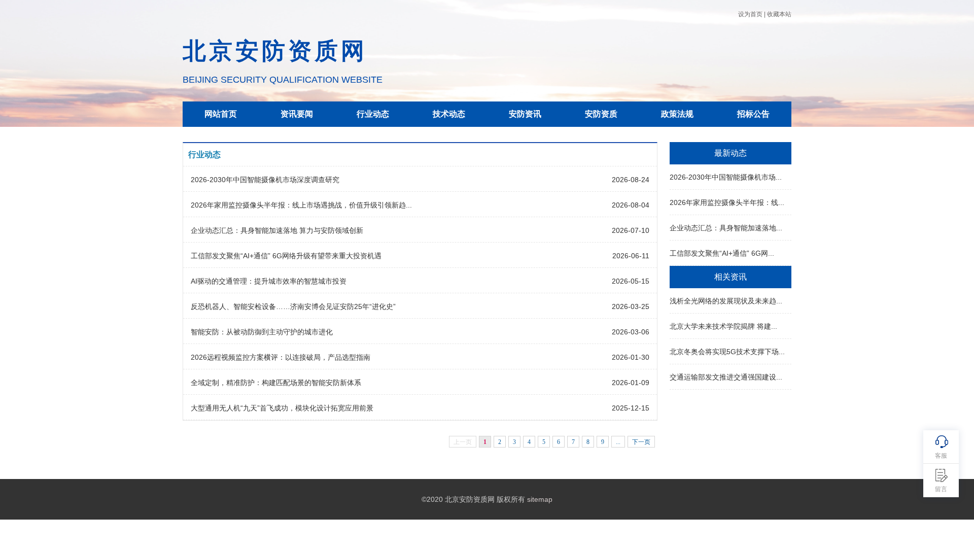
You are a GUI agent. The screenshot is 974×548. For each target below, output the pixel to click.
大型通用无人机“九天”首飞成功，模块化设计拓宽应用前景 (282, 408)
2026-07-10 (630, 230)
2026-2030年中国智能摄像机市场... (726, 177)
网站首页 (220, 114)
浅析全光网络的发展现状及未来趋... (726, 301)
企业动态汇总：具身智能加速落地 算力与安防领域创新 (277, 230)
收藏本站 (779, 14)
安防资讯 (525, 114)
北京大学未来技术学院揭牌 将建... (723, 326)
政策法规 (677, 114)
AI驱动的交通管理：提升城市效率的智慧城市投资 (268, 281)
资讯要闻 (297, 114)
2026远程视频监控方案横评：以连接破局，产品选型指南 (280, 357)
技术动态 (449, 114)
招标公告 (753, 114)
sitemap (539, 499)
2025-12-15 (630, 408)
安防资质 (601, 114)
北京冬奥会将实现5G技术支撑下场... (727, 352)
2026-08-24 (630, 180)
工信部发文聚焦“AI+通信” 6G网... (722, 253)
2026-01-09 (630, 383)
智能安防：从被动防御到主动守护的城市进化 (262, 332)
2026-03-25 (630, 306)
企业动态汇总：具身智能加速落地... (726, 228)
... (618, 442)
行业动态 (373, 114)
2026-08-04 (630, 205)
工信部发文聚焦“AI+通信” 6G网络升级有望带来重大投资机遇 (286, 256)
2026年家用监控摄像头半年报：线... (727, 202)
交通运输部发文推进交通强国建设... (726, 377)
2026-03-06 (630, 332)
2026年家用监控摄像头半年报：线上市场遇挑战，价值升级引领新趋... (301, 205)
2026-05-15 (630, 281)
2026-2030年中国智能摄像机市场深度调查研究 (265, 180)
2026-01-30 (630, 357)
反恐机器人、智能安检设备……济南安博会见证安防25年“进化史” (293, 306)
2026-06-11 (630, 256)
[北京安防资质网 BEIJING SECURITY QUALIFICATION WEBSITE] (282, 13)
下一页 (641, 442)
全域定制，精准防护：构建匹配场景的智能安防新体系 (276, 383)
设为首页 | (752, 14)
